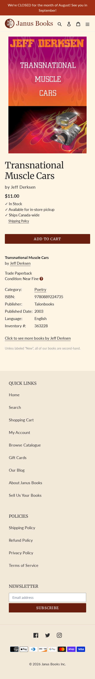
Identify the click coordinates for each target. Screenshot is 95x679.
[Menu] (87, 23)
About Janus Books (25, 482)
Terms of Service (23, 565)
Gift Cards (18, 457)
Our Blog (17, 470)
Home (14, 394)
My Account (19, 432)
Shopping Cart (21, 419)
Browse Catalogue (25, 445)
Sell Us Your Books (25, 495)
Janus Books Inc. (54, 664)
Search (15, 407)
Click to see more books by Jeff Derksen (38, 338)
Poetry (40, 289)
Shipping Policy (18, 221)
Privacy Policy (21, 552)
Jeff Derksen (20, 263)
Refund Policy (21, 540)
